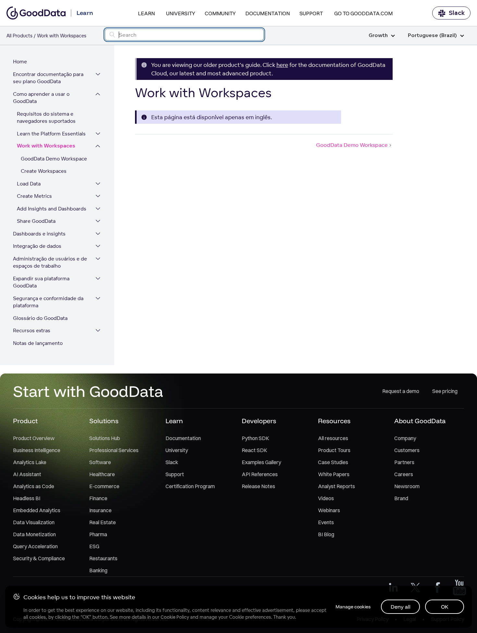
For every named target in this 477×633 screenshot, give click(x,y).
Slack (457, 13)
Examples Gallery (261, 462)
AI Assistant (27, 474)
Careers (403, 474)
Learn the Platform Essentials (51, 134)
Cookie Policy (175, 617)
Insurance (100, 510)
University (180, 13)
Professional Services (114, 450)
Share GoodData (36, 221)
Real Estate (102, 522)
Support (311, 13)
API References (260, 474)
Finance (98, 498)
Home (20, 61)
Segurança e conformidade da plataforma (48, 302)
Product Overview (34, 438)
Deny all (400, 606)
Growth (378, 35)
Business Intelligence (36, 450)
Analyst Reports (336, 486)
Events (326, 522)
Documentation (267, 13)
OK (444, 606)
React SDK (254, 450)
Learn (146, 13)
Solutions (103, 421)
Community (220, 13)
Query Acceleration (35, 546)
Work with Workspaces (46, 146)
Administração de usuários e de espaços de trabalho (50, 262)
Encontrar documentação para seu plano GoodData (48, 78)
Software (100, 462)
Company (405, 438)
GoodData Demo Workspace (54, 159)
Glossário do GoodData (40, 318)
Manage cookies (353, 607)
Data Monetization (34, 534)
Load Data (29, 184)
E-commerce (104, 486)
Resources (334, 421)
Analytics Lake (29, 462)
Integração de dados (37, 246)
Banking (98, 570)
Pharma (98, 534)
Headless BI (26, 498)
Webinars (329, 510)
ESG (94, 546)
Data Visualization (34, 522)
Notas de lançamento (38, 343)
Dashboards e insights (39, 234)
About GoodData (420, 421)
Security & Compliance (39, 558)
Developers (259, 421)
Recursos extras (31, 330)
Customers (407, 450)
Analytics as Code (33, 486)
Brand (401, 498)
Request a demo (400, 391)
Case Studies (333, 462)
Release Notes (258, 486)
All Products (19, 35)
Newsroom (407, 486)
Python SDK (255, 438)
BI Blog (326, 534)
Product (25, 421)
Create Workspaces (44, 171)
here (282, 64)
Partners (404, 462)
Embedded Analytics (36, 510)
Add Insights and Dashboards (51, 209)
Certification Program (190, 486)
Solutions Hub (104, 438)
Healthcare (102, 474)
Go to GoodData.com (363, 13)
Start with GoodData (88, 391)
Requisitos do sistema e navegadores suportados (46, 117)
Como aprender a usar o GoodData (41, 98)
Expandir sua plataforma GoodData (41, 282)
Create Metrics (34, 196)
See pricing (445, 391)
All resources (333, 438)
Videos (326, 498)
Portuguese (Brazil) (432, 35)
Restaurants (103, 558)
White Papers (333, 474)
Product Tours (334, 450)
